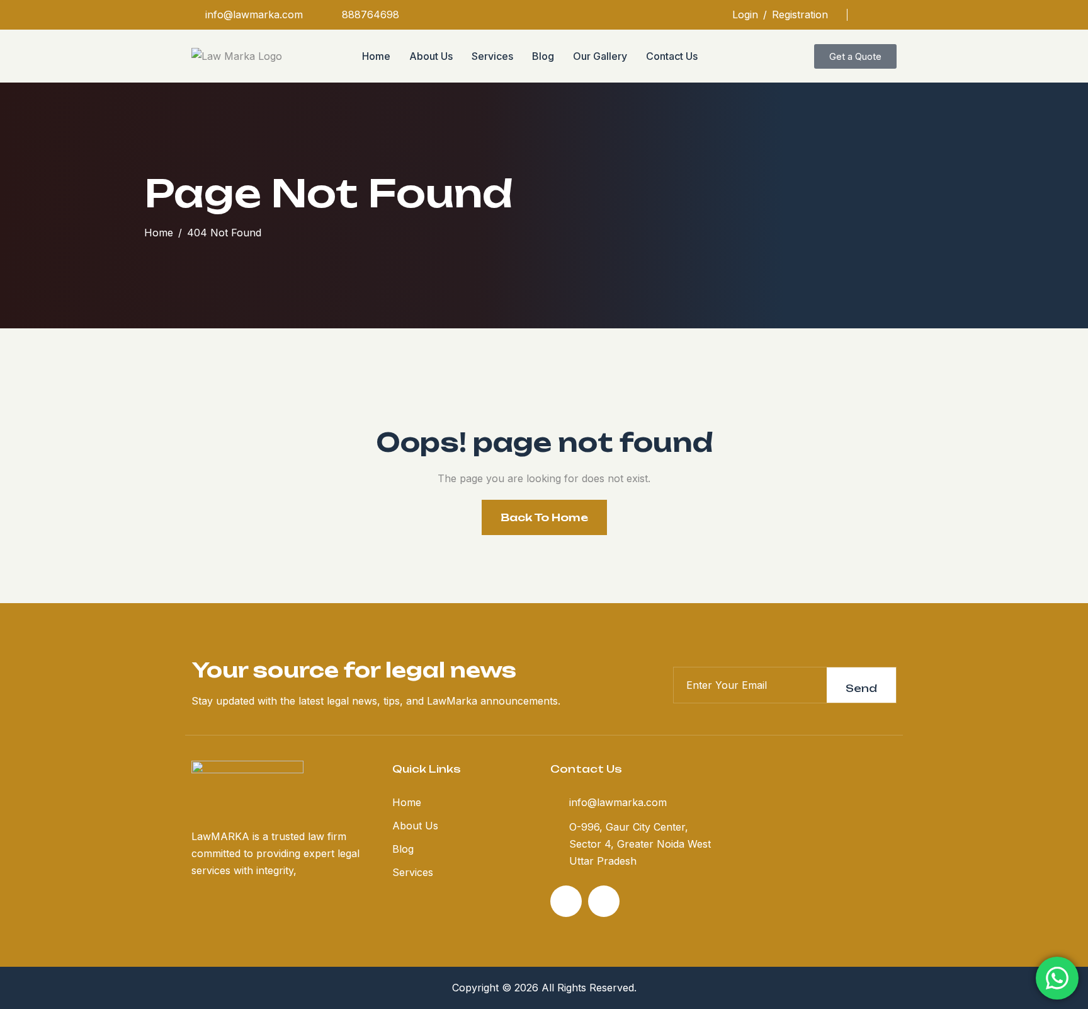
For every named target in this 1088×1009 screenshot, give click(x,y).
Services (492, 56)
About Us (431, 56)
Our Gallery (600, 56)
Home (376, 56)
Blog (543, 56)
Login (745, 14)
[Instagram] (892, 15)
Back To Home (544, 517)
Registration (800, 14)
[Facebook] (870, 15)
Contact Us (672, 56)
